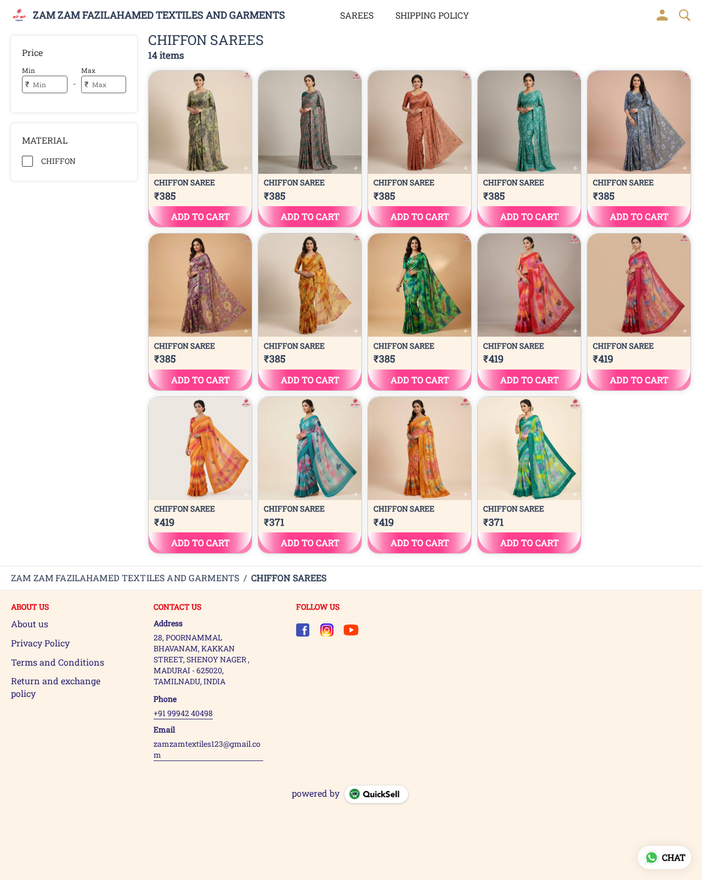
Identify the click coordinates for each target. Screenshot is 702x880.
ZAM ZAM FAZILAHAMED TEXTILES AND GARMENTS (159, 15)
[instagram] (327, 630)
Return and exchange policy (55, 687)
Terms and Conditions (57, 662)
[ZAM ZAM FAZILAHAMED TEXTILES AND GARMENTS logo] (19, 15)
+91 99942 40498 (183, 713)
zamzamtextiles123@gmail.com (207, 749)
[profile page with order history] (662, 15)
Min (28, 70)
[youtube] (351, 630)
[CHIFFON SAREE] (200, 149)
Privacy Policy (40, 643)
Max (88, 70)
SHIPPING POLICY (432, 15)
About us (29, 623)
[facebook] (303, 630)
